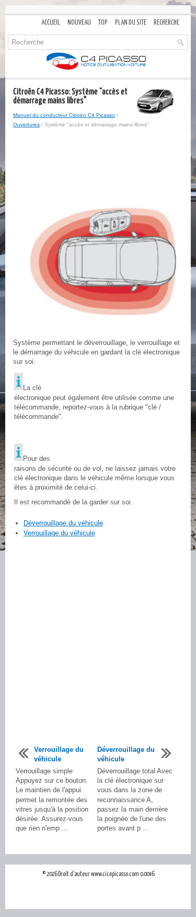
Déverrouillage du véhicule (63, 523)
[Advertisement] (98, 166)
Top (103, 22)
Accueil (50, 22)
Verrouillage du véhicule (59, 533)
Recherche (166, 22)
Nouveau (79, 22)
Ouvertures (26, 124)
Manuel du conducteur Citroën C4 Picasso (64, 115)
